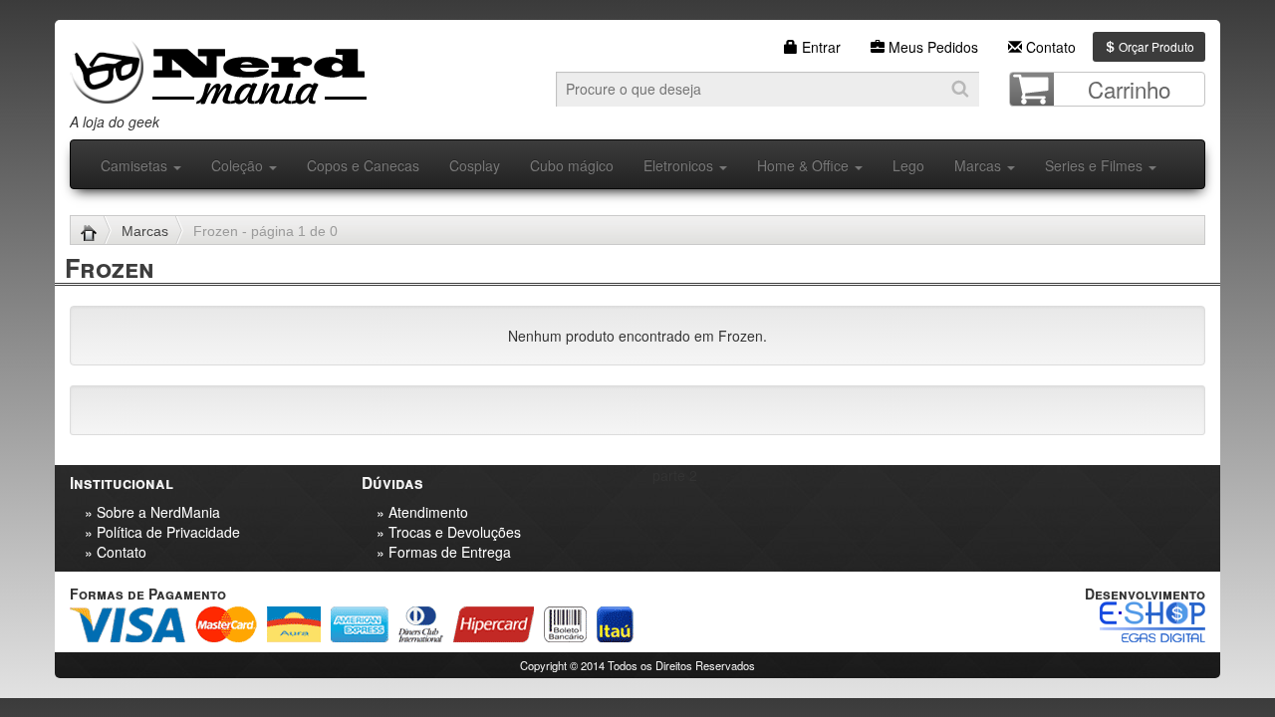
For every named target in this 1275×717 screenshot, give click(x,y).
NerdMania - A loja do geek (218, 67)
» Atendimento (422, 512)
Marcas (979, 165)
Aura (294, 624)
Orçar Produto (1155, 46)
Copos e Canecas (363, 165)
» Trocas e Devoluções (449, 532)
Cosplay (474, 165)
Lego (908, 165)
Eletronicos (680, 165)
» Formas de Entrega (444, 552)
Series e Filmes (1096, 165)
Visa (127, 624)
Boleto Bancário (565, 624)
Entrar (819, 47)
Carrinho (1129, 89)
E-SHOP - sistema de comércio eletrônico (1152, 621)
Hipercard (493, 624)
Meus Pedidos (931, 47)
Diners (420, 624)
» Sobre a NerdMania (152, 512)
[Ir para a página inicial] (96, 231)
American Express (359, 624)
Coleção (239, 165)
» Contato (115, 552)
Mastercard (226, 624)
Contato (1049, 47)
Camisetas (136, 165)
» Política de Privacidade (162, 532)
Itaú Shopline (615, 624)
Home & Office (805, 165)
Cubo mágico (572, 165)
